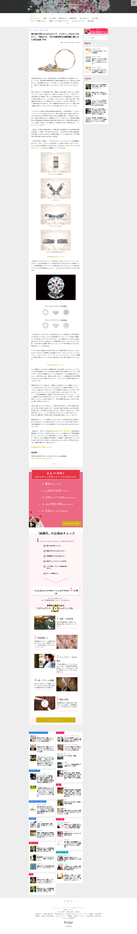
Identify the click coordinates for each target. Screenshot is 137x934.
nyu (58, 463)
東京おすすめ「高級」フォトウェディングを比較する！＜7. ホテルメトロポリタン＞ (45, 881)
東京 (38, 735)
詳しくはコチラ (55, 720)
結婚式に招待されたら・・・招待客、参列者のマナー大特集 (72, 859)
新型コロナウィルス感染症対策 (71, 744)
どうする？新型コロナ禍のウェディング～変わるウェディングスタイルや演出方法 (72, 748)
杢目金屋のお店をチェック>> (55, 256)
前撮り (45, 18)
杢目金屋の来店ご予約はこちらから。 (42, 447)
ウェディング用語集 (88, 914)
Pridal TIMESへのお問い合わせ (93, 916)
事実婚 (65, 770)
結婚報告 (66, 762)
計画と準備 (95, 18)
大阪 (38, 744)
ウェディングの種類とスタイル (38, 21)
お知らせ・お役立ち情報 (47, 916)
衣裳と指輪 (90, 21)
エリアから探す (61, 911)
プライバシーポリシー (60, 916)
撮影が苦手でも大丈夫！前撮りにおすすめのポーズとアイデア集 (72, 812)
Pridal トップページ (68, 909)
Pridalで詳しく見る (72, 523)
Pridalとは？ (39, 914)
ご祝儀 (65, 864)
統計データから (67, 753)
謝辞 (38, 846)
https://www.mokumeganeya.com (41, 458)
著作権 (75, 916)
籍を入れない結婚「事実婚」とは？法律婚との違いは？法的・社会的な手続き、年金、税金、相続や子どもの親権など (72, 776)
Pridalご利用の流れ (48, 914)
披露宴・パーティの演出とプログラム (59, 21)
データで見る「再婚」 (70, 755)
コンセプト (82, 916)
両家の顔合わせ (63, 18)
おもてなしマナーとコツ (78, 21)
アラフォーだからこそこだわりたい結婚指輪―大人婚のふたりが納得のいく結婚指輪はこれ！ (99, 71)
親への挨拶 (52, 18)
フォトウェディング (35, 18)
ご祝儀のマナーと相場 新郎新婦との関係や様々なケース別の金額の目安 (72, 868)
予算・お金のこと (84, 18)
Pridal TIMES (98, 914)
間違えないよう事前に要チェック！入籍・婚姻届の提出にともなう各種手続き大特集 (72, 826)
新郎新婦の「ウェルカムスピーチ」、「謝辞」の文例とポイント (45, 858)
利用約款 (70, 916)
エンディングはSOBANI (68, 918)
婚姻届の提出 (73, 18)
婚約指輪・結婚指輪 (44, 30)
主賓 (65, 873)
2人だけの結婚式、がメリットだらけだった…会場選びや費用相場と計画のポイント (73, 739)
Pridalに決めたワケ (59, 914)
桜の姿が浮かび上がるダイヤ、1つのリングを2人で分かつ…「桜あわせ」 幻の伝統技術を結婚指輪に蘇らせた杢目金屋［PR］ (45, 810)
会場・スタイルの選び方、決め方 (71, 735)
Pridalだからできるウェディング (73, 914)
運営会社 (38, 916)
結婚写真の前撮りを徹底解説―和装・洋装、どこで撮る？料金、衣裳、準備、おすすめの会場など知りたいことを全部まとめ (72, 793)
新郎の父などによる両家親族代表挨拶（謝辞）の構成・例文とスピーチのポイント (45, 850)
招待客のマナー (40, 864)
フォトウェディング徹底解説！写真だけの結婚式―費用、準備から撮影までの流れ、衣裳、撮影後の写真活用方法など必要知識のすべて (45, 779)
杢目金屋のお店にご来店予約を (61, 431)
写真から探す (70, 911)
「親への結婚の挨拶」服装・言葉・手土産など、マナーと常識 (45, 825)
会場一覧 (77, 911)
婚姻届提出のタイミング (69, 831)
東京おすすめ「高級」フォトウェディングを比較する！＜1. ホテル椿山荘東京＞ (45, 739)
